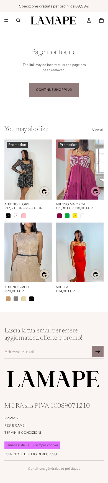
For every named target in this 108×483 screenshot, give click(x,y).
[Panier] (101, 20)
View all (98, 130)
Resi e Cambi (14, 425)
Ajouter (100, 274)
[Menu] (6, 20)
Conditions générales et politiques (54, 468)
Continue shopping (54, 89)
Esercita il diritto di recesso (30, 454)
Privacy (11, 418)
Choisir (100, 191)
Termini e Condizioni (22, 432)
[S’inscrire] (98, 351)
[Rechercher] (18, 20)
